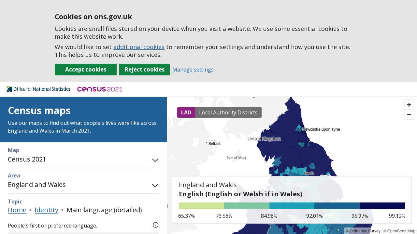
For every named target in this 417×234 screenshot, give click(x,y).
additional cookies (139, 47)
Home (17, 209)
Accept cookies (85, 69)
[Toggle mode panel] (154, 159)
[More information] (155, 224)
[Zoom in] (409, 105)
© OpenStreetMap (399, 230)
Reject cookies (144, 69)
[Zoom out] (409, 114)
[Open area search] (154, 184)
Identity (46, 209)
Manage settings (193, 69)
